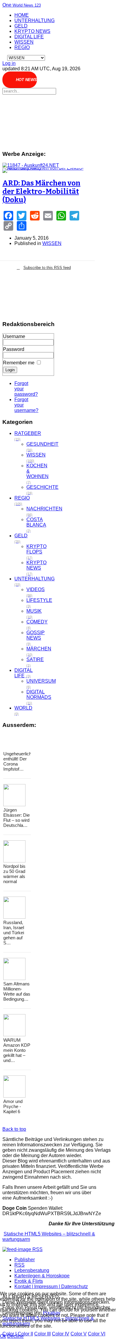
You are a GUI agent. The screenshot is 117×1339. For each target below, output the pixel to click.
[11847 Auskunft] (30, 165)
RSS (19, 1265)
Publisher (24, 1259)
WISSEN (24, 42)
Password (13, 349)
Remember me (18, 362)
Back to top (14, 1129)
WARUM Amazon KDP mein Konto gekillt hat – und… (16, 1050)
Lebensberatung (31, 1270)
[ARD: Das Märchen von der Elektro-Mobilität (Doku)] (43, 170)
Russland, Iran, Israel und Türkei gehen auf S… (13, 932)
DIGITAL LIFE (29, 36)
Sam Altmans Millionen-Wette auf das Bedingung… (16, 991)
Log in (9, 63)
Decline (15, 1336)
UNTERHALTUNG (34, 20)
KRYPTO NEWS (32, 31)
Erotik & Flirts (28, 1281)
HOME (21, 15)
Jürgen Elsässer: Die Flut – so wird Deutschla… (16, 817)
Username (14, 336)
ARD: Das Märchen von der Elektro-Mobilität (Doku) (41, 191)
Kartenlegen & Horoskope (42, 1275)
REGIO (22, 47)
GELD (21, 25)
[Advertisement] (43, 120)
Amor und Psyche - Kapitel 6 (12, 1106)
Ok (3, 1336)
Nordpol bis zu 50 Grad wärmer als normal (14, 874)
